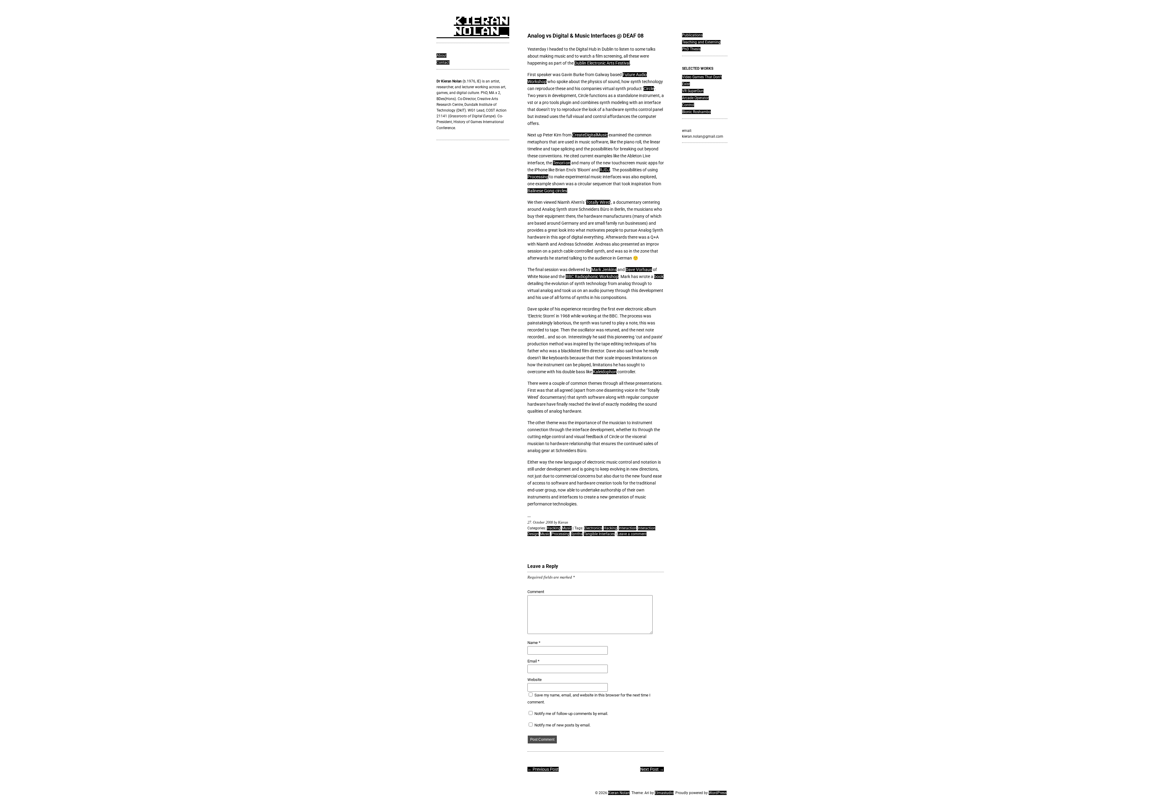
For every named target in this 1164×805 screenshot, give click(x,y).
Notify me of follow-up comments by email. (571, 713)
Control (688, 105)
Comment (535, 591)
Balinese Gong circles (547, 190)
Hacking (553, 528)
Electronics (593, 528)
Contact (443, 62)
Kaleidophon (605, 371)
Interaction (627, 528)
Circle (649, 88)
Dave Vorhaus (639, 269)
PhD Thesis (691, 49)
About (441, 55)
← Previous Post (543, 769)
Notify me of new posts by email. (562, 725)
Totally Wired (598, 202)
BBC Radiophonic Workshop (592, 276)
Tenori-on (561, 162)
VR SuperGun (693, 91)
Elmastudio (664, 793)
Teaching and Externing (701, 42)
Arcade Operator (695, 98)
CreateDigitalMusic (590, 134)
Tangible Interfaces (599, 534)
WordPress (718, 793)
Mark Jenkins (604, 269)
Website (534, 679)
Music (567, 528)
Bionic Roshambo (696, 112)
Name (533, 642)
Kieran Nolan (619, 793)
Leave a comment (632, 534)
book (659, 276)
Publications (692, 35)
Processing (537, 176)
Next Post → (652, 769)
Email (533, 661)
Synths (576, 534)
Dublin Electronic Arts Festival (602, 63)
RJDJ (605, 169)
